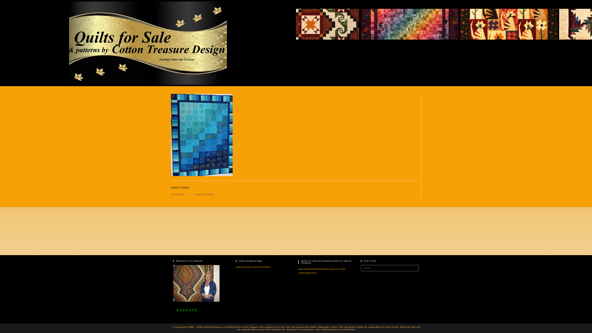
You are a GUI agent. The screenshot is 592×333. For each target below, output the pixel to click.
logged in (189, 194)
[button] (299, 24)
